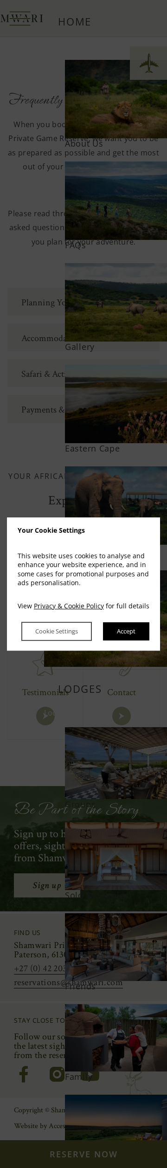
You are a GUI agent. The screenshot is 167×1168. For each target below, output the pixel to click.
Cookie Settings (56, 631)
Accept (126, 631)
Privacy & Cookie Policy (69, 605)
